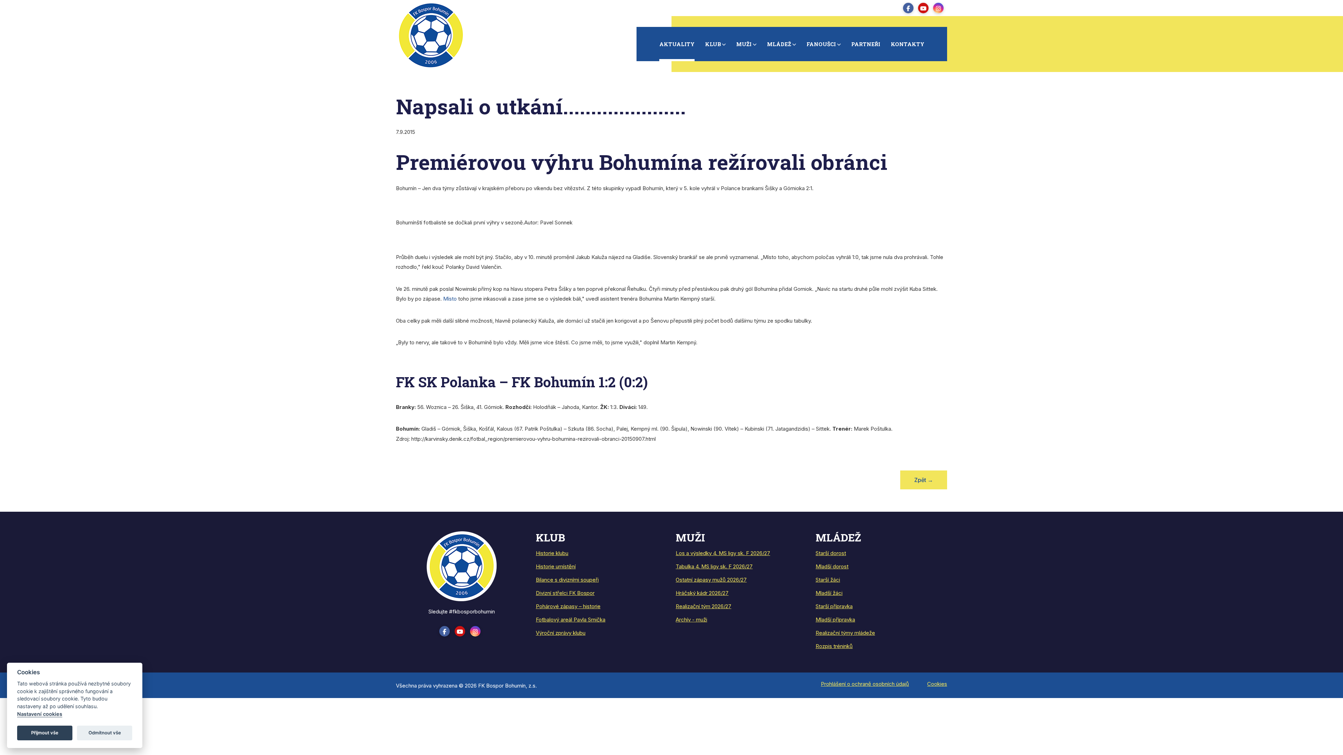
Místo (450, 298)
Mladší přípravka (835, 619)
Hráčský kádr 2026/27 (702, 593)
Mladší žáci (829, 593)
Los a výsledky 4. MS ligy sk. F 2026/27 (723, 553)
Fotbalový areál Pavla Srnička (570, 619)
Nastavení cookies (39, 714)
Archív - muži (691, 619)
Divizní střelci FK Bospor (565, 593)
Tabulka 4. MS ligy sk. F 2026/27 (714, 566)
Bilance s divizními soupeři (567, 579)
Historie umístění (556, 566)
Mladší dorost (832, 566)
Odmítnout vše (104, 732)
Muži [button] (744, 44)
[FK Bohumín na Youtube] (923, 8)
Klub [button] (713, 44)
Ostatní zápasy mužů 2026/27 (711, 579)
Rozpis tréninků (834, 646)
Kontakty (907, 44)
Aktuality (677, 44)
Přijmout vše (44, 732)
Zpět (923, 479)
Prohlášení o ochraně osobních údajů (865, 684)
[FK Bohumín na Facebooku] (908, 8)
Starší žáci (828, 579)
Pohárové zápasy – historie (568, 606)
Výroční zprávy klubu (560, 633)
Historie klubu (552, 553)
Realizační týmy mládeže (845, 633)
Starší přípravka (834, 606)
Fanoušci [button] (821, 44)
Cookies (937, 684)
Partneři (865, 44)
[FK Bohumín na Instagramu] (938, 8)
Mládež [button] (779, 44)
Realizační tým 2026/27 (703, 606)
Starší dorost (831, 553)
